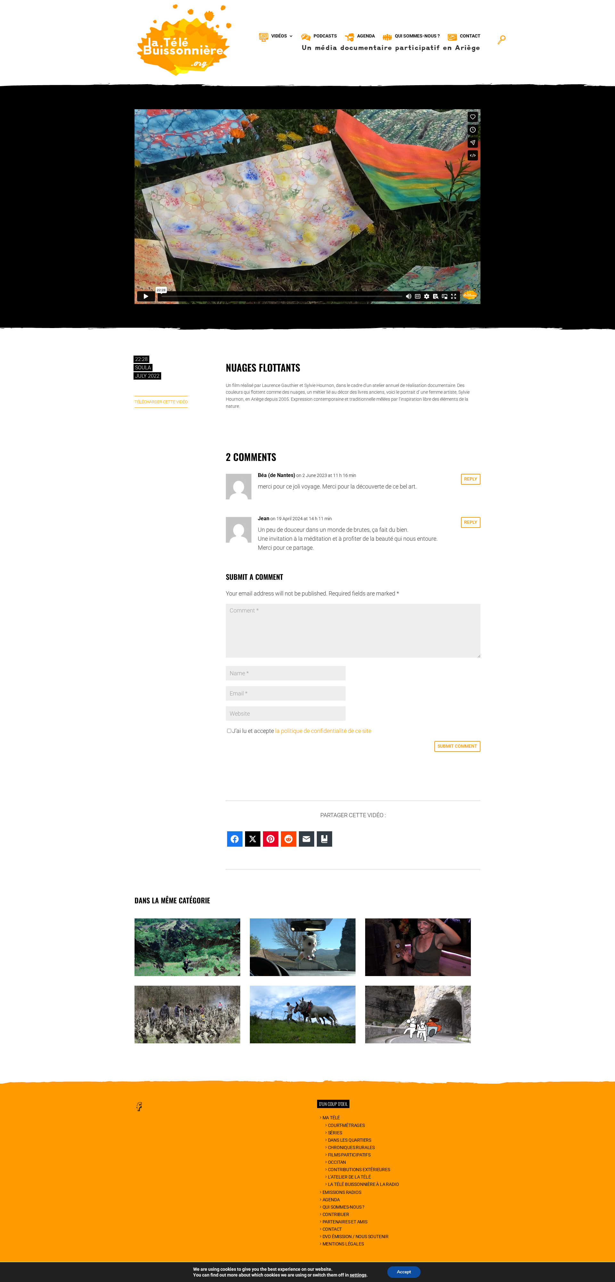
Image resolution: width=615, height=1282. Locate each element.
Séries (335, 1132)
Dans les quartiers (349, 1140)
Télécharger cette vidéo (161, 401)
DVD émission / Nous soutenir (356, 1236)
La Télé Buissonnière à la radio (363, 1184)
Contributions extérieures (359, 1169)
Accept (404, 1272)
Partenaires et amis (345, 1221)
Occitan (337, 1162)
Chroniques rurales (351, 1147)
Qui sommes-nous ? (344, 1207)
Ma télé (331, 1117)
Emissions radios (342, 1192)
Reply (470, 478)
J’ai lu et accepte (301, 730)
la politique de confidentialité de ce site (323, 730)
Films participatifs (349, 1154)
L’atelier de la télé (349, 1176)
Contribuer (336, 1214)
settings (358, 1275)
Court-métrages (346, 1125)
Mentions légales (343, 1243)
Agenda (331, 1199)
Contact (332, 1229)
